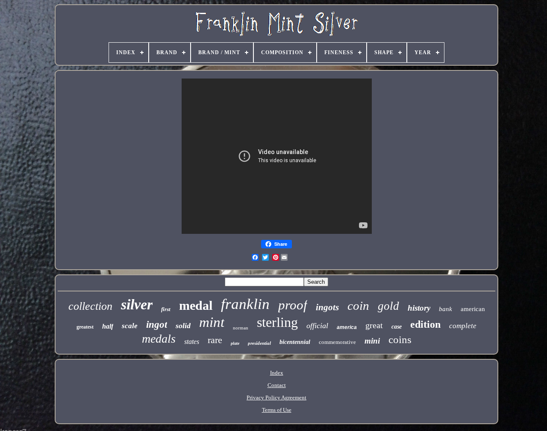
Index (276, 373)
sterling (277, 322)
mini (372, 340)
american (473, 309)
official (317, 325)
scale (130, 326)
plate (235, 343)
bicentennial (294, 342)
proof (292, 304)
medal (195, 305)
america (347, 327)
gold (388, 306)
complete (462, 326)
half (107, 326)
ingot (156, 324)
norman (240, 327)
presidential (259, 343)
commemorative (337, 342)
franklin (245, 304)
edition (425, 324)
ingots (327, 307)
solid (183, 325)
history (419, 307)
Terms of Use (276, 410)
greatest (85, 327)
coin (358, 305)
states (191, 341)
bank (445, 309)
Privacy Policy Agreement (276, 397)
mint (211, 322)
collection (90, 306)
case (396, 326)
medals (159, 338)
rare (215, 340)
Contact (277, 385)
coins (400, 339)
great (374, 325)
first (166, 309)
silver (137, 304)
